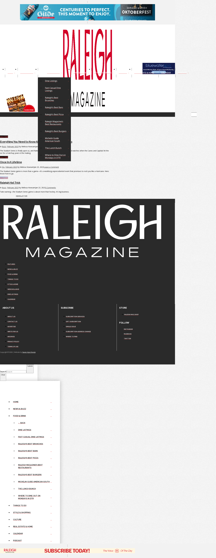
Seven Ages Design (29, 352)
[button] (194, 114)
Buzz (4, 187)
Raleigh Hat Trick (10, 182)
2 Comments (50, 187)
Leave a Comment (51, 167)
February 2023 (11, 167)
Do (3, 167)
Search (3, 371)
